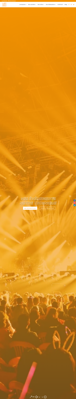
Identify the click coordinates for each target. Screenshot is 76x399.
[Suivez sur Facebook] (75, 200)
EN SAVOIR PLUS (30, 208)
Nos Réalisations (50, 4)
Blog (66, 4)
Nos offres (40, 4)
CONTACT (60, 4)
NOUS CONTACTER (47, 208)
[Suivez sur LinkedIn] (75, 205)
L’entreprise (22, 4)
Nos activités (31, 4)
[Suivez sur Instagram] (75, 203)
